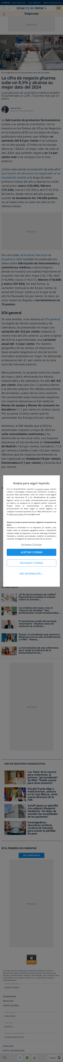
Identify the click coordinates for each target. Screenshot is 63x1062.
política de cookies (16, 514)
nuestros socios (42, 489)
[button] (31, 544)
